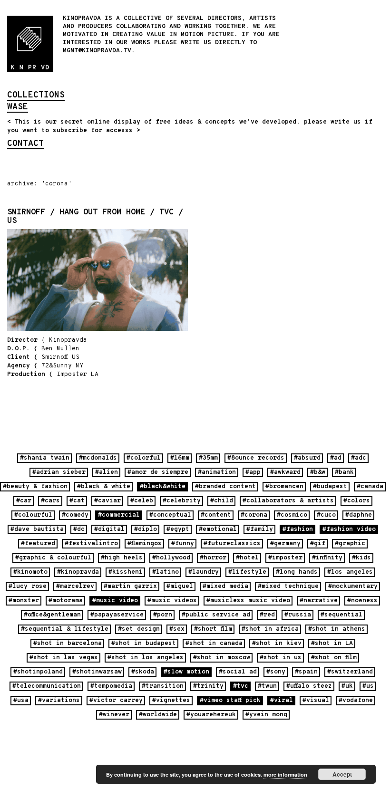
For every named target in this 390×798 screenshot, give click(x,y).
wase (17, 108)
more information (285, 774)
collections (36, 96)
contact (25, 144)
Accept (342, 774)
